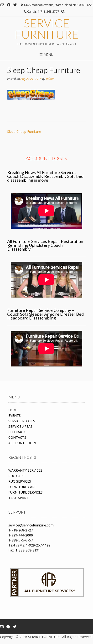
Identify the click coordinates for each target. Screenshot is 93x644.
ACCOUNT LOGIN (22, 443)
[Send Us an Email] (2, 5)
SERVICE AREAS (20, 426)
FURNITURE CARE (22, 486)
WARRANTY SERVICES (25, 470)
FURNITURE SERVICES (25, 492)
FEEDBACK (17, 432)
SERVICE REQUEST (22, 421)
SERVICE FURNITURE (46, 28)
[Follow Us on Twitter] (15, 5)
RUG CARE (16, 476)
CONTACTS (17, 437)
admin (50, 79)
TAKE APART (18, 497)
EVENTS (14, 415)
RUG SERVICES (19, 481)
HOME (13, 410)
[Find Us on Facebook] (8, 5)
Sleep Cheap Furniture (24, 131)
